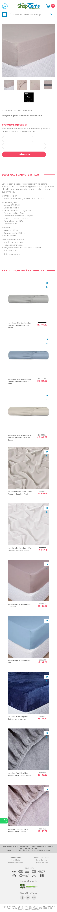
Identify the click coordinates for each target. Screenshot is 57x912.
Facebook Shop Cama (22, 897)
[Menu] (4, 14)
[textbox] (32, 14)
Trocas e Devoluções (15, 863)
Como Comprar (42, 860)
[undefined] (28, 50)
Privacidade (15, 860)
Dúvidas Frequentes (41, 857)
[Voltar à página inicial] (28, 9)
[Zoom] (9, 85)
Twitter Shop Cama (27, 897)
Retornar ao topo (53, 819)
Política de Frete (42, 863)
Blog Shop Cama (34, 897)
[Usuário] (5, 6)
